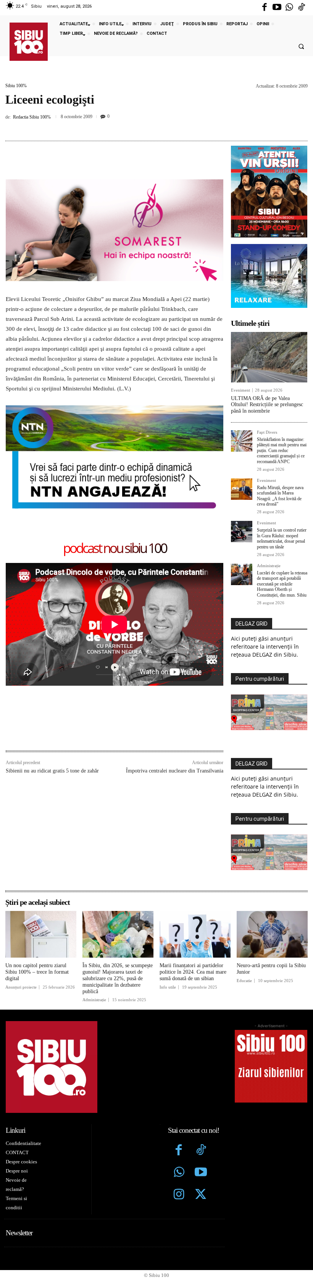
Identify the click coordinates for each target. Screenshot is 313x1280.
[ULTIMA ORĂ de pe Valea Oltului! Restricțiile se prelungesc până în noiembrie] (269, 357)
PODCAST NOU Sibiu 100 (114, 548)
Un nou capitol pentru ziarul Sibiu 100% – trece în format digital (37, 972)
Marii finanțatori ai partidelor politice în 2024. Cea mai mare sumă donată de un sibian (193, 972)
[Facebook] (264, 8)
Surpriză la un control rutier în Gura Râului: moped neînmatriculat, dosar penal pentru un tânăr (282, 538)
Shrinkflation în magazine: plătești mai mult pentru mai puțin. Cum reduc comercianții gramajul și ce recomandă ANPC (282, 450)
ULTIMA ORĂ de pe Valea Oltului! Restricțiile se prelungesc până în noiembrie (267, 404)
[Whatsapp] (289, 8)
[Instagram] (179, 1195)
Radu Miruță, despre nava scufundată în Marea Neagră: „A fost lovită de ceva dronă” (280, 496)
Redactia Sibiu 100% (32, 117)
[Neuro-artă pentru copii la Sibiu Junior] (272, 934)
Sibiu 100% (16, 85)
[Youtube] (277, 8)
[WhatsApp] (164, 126)
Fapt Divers (267, 432)
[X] (129, 126)
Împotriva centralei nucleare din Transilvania (174, 771)
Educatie (244, 981)
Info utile (168, 987)
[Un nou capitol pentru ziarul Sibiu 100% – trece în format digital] (40, 934)
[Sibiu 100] (29, 42)
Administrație (269, 566)
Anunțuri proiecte (21, 987)
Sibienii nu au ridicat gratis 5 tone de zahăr (52, 771)
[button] (301, 47)
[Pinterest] (146, 126)
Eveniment (240, 390)
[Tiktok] (301, 8)
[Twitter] (201, 1195)
